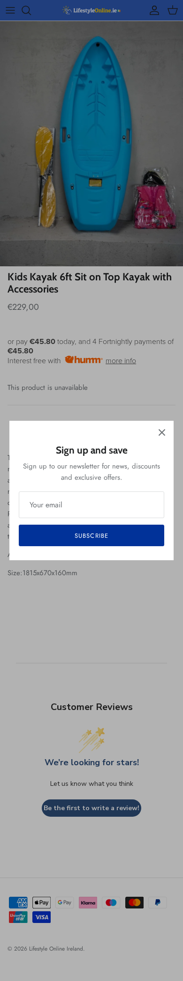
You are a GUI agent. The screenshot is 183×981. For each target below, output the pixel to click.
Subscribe (91, 535)
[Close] (162, 432)
